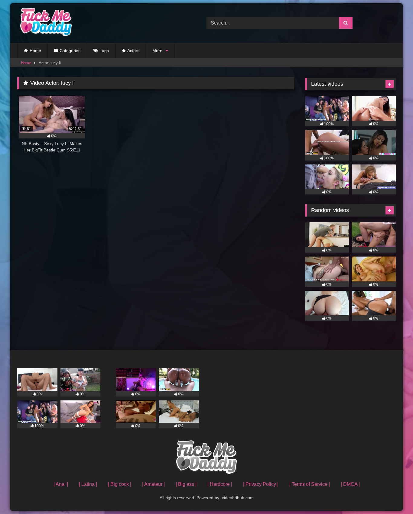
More (157, 50)
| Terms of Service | (309, 484)
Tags (104, 50)
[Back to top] (394, 496)
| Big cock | (119, 484)
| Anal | (61, 484)
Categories (70, 50)
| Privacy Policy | (260, 484)
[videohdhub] (44, 23)
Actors (133, 50)
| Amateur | (153, 484)
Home (35, 50)
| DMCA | (350, 484)
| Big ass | (186, 484)
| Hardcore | (219, 484)
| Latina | (88, 484)
